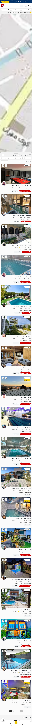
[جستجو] (6, 6)
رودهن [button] (21, 5)
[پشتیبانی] (3, 720)
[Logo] (2, 5)
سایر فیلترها (5, 10)
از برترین (4, 161)
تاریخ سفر (25, 10)
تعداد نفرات (15, 10)
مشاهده (5, 1)
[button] (28, 724)
